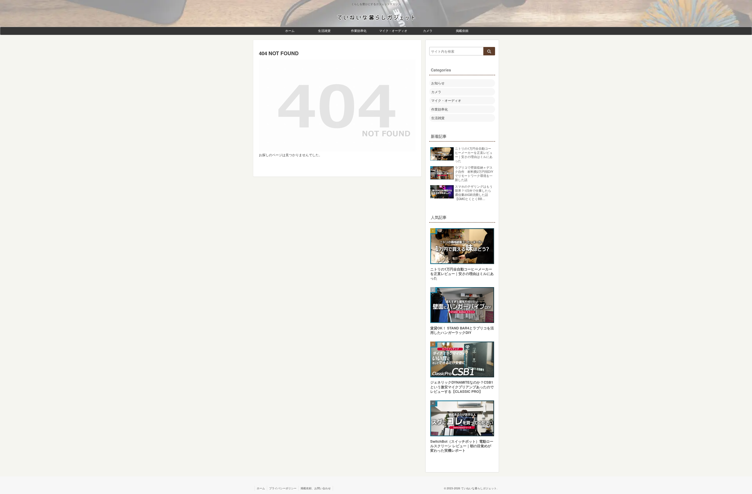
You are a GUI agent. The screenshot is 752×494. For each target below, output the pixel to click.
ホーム (261, 488)
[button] (489, 51)
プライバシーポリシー (282, 488)
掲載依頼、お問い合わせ (316, 488)
